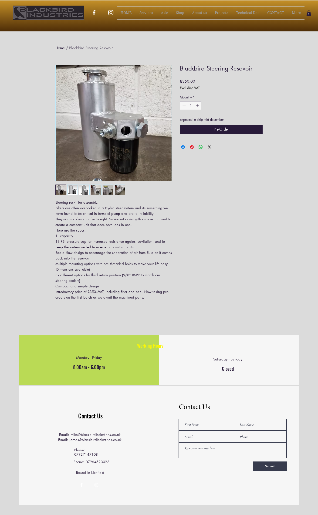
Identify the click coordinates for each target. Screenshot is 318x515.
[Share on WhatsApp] (200, 147)
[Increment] (198, 105)
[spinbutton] (190, 105)
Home (60, 48)
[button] (308, 13)
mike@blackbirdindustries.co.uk (96, 434)
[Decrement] (183, 105)
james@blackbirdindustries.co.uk (95, 440)
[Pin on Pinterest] (192, 147)
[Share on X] (209, 147)
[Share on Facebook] (183, 147)
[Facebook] (94, 12)
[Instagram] (110, 12)
